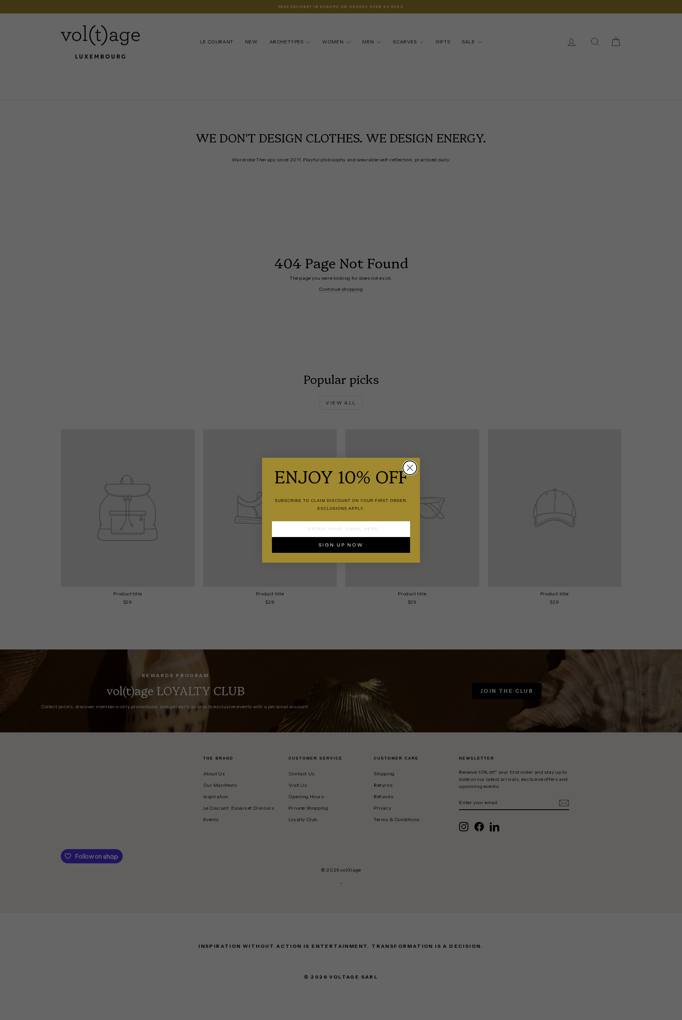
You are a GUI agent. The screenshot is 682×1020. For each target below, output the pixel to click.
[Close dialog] (410, 468)
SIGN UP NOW (341, 545)
